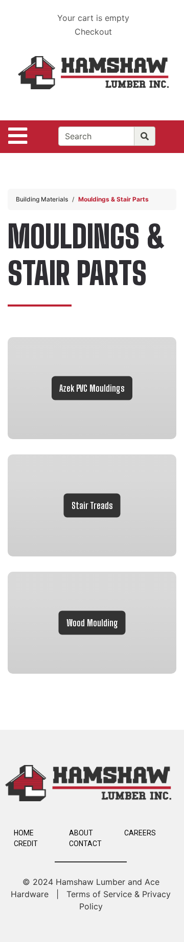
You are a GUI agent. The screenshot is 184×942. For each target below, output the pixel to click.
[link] (92, 388)
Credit (26, 843)
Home (24, 833)
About (81, 833)
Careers (140, 833)
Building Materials (42, 199)
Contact (85, 843)
